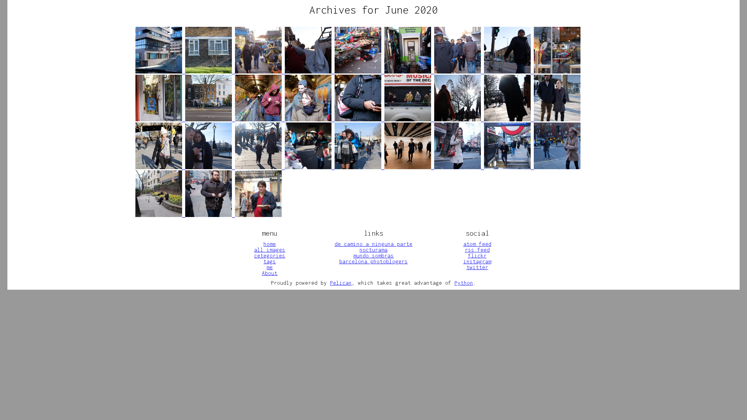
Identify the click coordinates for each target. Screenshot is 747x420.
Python (463, 283)
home (269, 244)
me (270, 267)
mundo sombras (373, 255)
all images (269, 250)
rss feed (477, 250)
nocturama (373, 250)
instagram (477, 261)
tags (269, 261)
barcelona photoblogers (373, 261)
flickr (477, 255)
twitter (477, 267)
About (269, 273)
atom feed (477, 244)
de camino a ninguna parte (373, 244)
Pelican (341, 283)
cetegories (269, 255)
